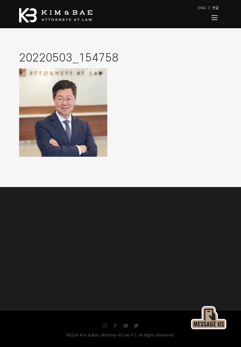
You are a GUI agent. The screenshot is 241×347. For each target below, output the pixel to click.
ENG (202, 7)
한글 (215, 7)
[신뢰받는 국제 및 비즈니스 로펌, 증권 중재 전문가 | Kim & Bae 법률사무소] (82, 15)
